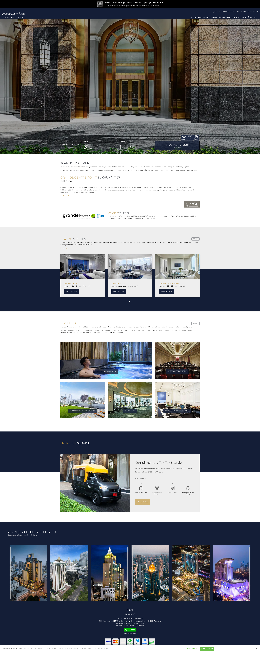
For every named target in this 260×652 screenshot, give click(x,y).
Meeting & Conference (177, 371)
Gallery (237, 17)
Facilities (213, 17)
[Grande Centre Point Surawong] (28, 573)
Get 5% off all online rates (224, 11)
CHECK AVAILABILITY (177, 146)
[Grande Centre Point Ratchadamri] (109, 573)
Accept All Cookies (207, 648)
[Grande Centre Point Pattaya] (191, 573)
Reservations (241, 11)
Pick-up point (172, 492)
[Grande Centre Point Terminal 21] (150, 573)
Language (253, 17)
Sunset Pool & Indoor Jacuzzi (82, 411)
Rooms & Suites (203, 17)
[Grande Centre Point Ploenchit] (69, 573)
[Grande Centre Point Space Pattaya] (231, 573)
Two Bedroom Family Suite (172, 284)
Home (193, 17)
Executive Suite (71, 284)
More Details (71, 291)
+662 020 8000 (253, 11)
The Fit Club (130, 411)
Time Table (142, 502)
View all (195, 239)
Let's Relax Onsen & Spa (106, 371)
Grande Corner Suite (121, 284)
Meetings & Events (225, 17)
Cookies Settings (191, 648)
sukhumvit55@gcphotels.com (132, 625)
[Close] (257, 648)
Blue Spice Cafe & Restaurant (177, 411)
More (244, 17)
